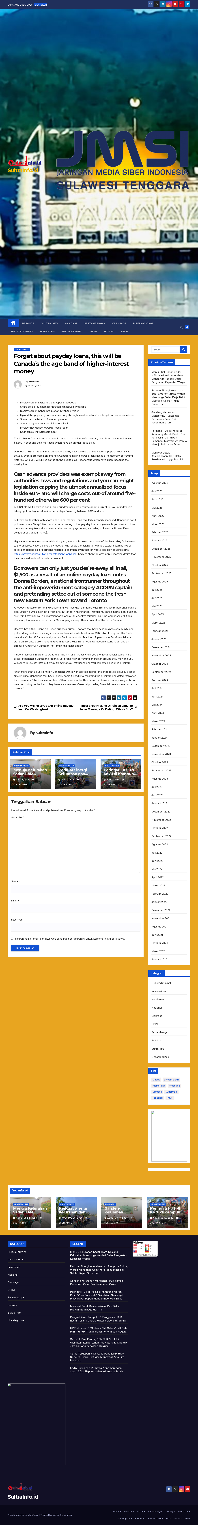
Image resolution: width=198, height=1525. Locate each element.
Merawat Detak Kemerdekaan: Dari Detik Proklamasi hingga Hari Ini (167, 456)
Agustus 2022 (159, 844)
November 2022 (161, 819)
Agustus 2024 (159, 680)
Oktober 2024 (159, 663)
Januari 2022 (159, 901)
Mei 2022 (156, 869)
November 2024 (161, 655)
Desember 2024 (161, 647)
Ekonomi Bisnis (171, 1079)
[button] (181, 327)
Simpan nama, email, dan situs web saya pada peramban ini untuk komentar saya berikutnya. (70, 938)
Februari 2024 (160, 729)
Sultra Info (49, 323)
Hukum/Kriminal (72, 331)
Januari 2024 (159, 737)
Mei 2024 (157, 704)
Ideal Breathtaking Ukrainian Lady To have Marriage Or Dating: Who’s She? (106, 707)
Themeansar (66, 1515)
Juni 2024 (157, 696)
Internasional (143, 323)
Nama (15, 881)
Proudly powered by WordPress (23, 1515)
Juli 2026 (157, 491)
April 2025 (157, 614)
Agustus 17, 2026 (163, 1218)
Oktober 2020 (159, 943)
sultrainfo (34, 381)
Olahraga (119, 323)
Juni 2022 (157, 860)
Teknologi (158, 1097)
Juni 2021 (157, 934)
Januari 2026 (159, 540)
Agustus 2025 (159, 581)
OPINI (93, 331)
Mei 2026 (157, 507)
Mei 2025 (156, 606)
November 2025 (161, 556)
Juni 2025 (157, 598)
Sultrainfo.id (171, 1091)
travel (170, 1097)
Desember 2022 (160, 811)
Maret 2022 (158, 885)
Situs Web (17, 919)
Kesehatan (47, 331)
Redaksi (109, 331)
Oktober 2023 (159, 762)
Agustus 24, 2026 (27, 1218)
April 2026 (157, 515)
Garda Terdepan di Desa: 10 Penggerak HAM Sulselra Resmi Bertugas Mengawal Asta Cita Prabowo (97, 1357)
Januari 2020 (159, 959)
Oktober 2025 (159, 565)
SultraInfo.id (23, 170)
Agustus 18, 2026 (117, 1218)
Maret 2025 (158, 622)
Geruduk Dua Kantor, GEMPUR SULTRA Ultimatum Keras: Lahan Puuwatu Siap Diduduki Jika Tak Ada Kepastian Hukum (98, 1343)
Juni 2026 (157, 499)
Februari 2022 (159, 893)
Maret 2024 (158, 721)
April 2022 (157, 877)
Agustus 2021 (159, 926)
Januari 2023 (159, 803)
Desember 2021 (160, 910)
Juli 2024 (157, 688)
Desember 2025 (160, 548)
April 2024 (157, 713)
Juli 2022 (156, 852)
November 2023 (161, 754)
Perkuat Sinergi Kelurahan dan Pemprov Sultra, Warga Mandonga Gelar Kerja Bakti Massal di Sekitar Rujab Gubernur (168, 397)
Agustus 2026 (159, 483)
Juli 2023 (156, 786)
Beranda (28, 323)
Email (15, 900)
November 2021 (161, 918)
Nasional (71, 323)
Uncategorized (22, 331)
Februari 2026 (159, 532)
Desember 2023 (160, 745)
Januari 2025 (159, 639)
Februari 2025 (159, 630)
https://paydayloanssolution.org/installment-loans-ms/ (45, 554)
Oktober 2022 (159, 828)
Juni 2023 (157, 795)
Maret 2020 (158, 951)
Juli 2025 (156, 589)
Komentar (17, 817)
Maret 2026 (158, 524)
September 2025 (161, 573)
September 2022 (161, 836)
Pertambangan (94, 323)
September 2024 (161, 671)
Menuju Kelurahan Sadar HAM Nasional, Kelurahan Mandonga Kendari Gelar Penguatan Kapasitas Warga (98, 1255)
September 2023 (161, 770)
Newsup (52, 1515)
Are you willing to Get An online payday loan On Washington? (46, 707)
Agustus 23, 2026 (72, 1218)
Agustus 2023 (159, 778)
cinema (156, 1079)
